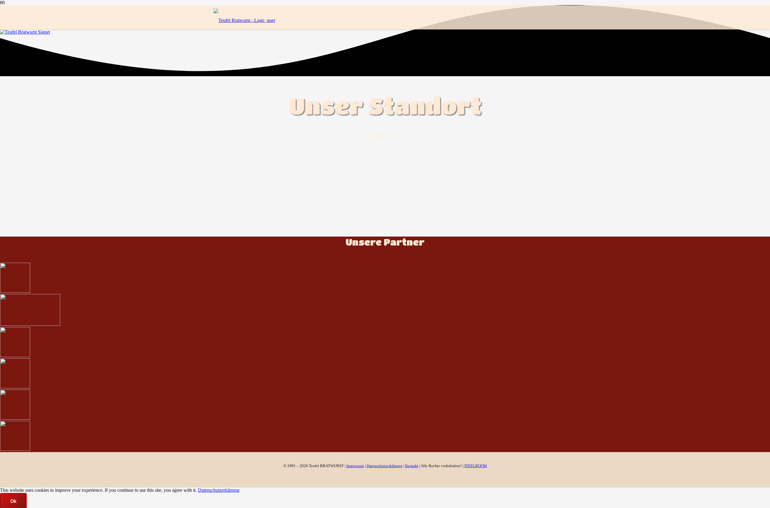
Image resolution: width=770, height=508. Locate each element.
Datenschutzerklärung (218, 490)
